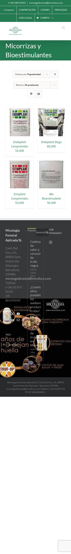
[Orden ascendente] (55, 74)
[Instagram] (6, 319)
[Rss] (6, 313)
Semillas (12, 344)
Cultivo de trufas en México (35, 337)
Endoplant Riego (51, 142)
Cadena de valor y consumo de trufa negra (35, 254)
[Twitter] (12, 313)
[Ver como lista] (38, 93)
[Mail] (18, 319)
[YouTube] (18, 313)
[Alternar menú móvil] (64, 27)
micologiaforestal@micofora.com (46, 2)
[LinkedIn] (12, 319)
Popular (31, 230)
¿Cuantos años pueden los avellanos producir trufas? (35, 299)
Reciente (41, 232)
